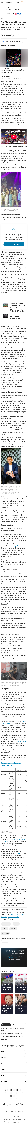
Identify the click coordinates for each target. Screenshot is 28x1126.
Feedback (5, 944)
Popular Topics (6, 1024)
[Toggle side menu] (2, 2)
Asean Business (6, 924)
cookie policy (19, 1114)
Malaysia (16, 924)
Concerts (4, 928)
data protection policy (14, 1116)
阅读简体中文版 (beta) (8, 46)
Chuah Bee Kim (5, 76)
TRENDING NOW (7, 971)
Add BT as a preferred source (13, 41)
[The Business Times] (13, 2)
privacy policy (21, 1111)
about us (6, 1111)
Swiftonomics (21, 741)
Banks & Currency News (19, 1024)
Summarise (7, 35)
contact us (11, 1111)
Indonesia (18, 853)
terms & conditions (10, 1114)
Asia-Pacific (5, 933)
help (16, 1111)
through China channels (19, 546)
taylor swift (13, 928)
